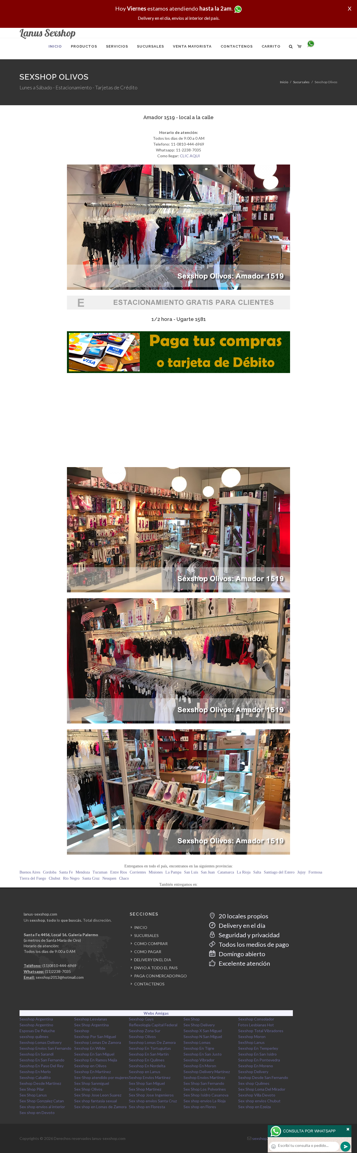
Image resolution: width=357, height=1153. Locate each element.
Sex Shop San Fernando (204, 1083)
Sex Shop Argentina (91, 1024)
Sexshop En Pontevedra (259, 1060)
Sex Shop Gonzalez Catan (42, 1100)
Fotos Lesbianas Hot (256, 1024)
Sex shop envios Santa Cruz (153, 1100)
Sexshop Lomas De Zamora (97, 1042)
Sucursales (301, 82)
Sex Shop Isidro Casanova (206, 1095)
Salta (257, 872)
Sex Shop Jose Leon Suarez (97, 1095)
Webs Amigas (156, 1013)
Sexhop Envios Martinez (149, 1077)
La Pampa (173, 872)
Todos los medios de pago (253, 944)
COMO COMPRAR (151, 943)
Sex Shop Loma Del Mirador (261, 1089)
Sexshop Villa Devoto (256, 1095)
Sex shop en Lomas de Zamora (100, 1106)
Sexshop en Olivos (90, 1065)
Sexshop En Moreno (255, 1065)
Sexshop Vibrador (199, 1060)
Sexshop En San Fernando (42, 1060)
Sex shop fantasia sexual (95, 1100)
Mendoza (83, 872)
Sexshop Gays (141, 1019)
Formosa (315, 872)
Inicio (284, 82)
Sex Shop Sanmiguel (91, 1083)
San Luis (191, 872)
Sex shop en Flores (200, 1106)
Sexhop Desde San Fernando (263, 1077)
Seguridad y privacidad (249, 935)
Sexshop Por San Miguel (95, 1036)
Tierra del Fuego (33, 878)
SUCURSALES (146, 935)
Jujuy (301, 872)
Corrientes (138, 872)
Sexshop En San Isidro (257, 1054)
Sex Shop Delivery (199, 1024)
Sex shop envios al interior (42, 1106)
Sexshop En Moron (200, 1065)
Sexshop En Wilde (89, 1048)
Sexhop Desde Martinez (40, 1083)
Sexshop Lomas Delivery (41, 1042)
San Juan (208, 872)
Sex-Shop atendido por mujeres (101, 1077)
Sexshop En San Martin (149, 1054)
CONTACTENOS (149, 984)
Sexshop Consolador (256, 1019)
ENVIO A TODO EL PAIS (156, 967)
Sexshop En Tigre (199, 1048)
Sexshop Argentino (36, 1024)
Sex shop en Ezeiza (254, 1106)
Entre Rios (118, 872)
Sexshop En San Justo (203, 1054)
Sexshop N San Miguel (203, 1036)
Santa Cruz (91, 878)
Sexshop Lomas (197, 1042)
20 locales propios (243, 916)
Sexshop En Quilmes (147, 1060)
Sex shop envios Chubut (259, 1100)
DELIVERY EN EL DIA (152, 959)
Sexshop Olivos (142, 1036)
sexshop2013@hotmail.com (60, 977)
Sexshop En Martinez (92, 1071)
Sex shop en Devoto (37, 1112)
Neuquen (109, 878)
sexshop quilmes (34, 1036)
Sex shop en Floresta (147, 1106)
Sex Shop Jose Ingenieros (151, 1095)
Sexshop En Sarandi (37, 1054)
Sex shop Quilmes (253, 1083)
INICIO (140, 927)
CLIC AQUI (190, 155)
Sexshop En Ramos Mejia (95, 1060)
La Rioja (243, 872)
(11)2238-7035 (58, 971)
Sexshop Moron (252, 1036)
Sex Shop (192, 1019)
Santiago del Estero (279, 872)
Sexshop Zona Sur (144, 1030)
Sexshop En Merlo (35, 1071)
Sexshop (81, 1030)
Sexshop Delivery (253, 1071)
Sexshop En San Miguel (94, 1054)
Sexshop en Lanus (144, 1071)
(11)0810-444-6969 (59, 965)
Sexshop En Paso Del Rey (42, 1065)
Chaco (124, 878)
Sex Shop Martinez (145, 1089)
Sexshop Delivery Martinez (207, 1071)
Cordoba (49, 872)
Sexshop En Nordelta (147, 1065)
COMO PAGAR (147, 951)
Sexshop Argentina (36, 1019)
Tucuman (100, 872)
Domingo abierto (241, 954)
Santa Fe (66, 872)
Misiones (156, 872)
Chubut (54, 878)
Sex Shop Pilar (32, 1089)
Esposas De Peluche (37, 1030)
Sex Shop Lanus (33, 1095)
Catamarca (226, 872)
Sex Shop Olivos (88, 1089)
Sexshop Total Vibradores (260, 1030)
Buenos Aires (30, 872)
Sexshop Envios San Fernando (45, 1048)
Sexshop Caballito (35, 1077)
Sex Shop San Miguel (147, 1083)
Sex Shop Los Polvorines (205, 1089)
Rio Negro (71, 878)
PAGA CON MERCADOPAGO (160, 975)
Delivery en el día (241, 925)
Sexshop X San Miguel (203, 1030)
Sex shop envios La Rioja (205, 1100)
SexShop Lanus (251, 1042)
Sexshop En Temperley (258, 1048)
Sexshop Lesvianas (90, 1019)
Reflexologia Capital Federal (153, 1024)
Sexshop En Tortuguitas (150, 1048)
